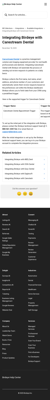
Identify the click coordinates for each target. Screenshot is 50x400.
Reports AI (6, 289)
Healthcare (32, 289)
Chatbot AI (32, 225)
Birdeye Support (34, 361)
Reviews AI (6, 225)
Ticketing (5, 294)
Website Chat (7, 310)
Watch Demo (7, 335)
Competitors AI (7, 285)
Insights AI (6, 280)
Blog (4, 349)
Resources (6, 344)
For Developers (33, 357)
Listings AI (6, 220)
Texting (31, 234)
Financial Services (34, 285)
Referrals (5, 234)
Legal (30, 298)
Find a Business (34, 352)
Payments (32, 238)
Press (4, 353)
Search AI (5, 229)
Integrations (19, 28)
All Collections (7, 28)
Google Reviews (8, 305)
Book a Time (7, 340)
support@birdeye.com (12, 132)
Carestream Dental (10, 59)
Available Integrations (35, 28)
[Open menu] (45, 4)
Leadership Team (8, 331)
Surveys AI (6, 276)
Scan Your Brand (34, 341)
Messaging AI (33, 220)
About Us (5, 326)
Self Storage (33, 310)
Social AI (31, 229)
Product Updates (8, 358)
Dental (30, 280)
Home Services (33, 294)
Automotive (32, 276)
